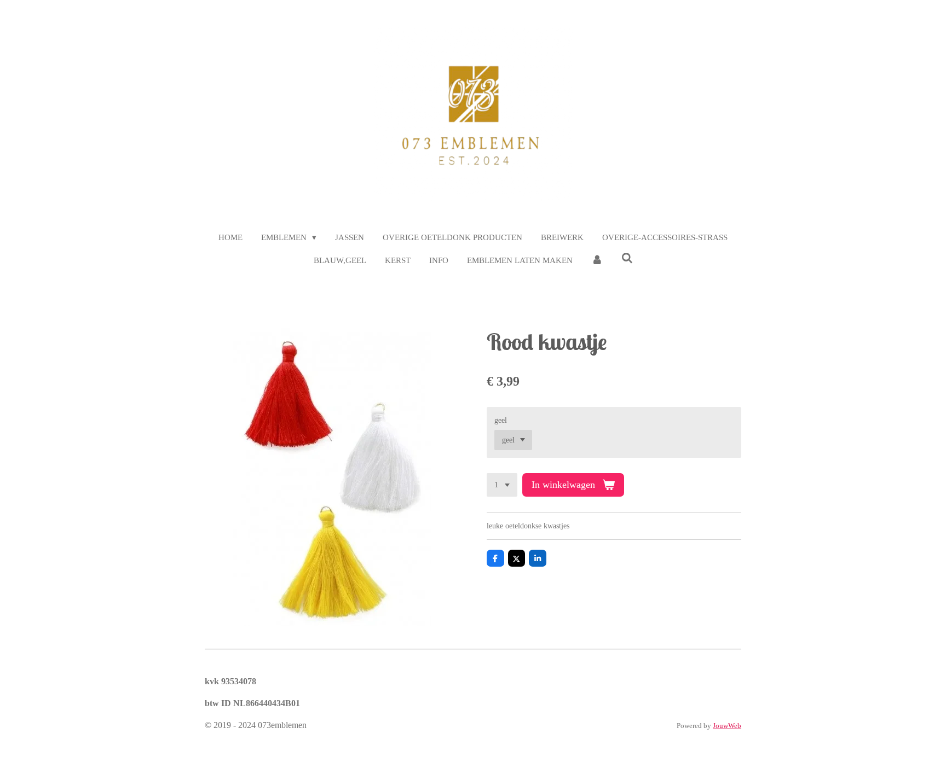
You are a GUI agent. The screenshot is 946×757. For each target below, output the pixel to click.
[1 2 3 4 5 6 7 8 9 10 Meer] (502, 485)
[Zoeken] (627, 259)
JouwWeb (727, 725)
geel (500, 420)
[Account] (597, 261)
